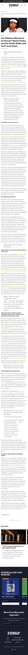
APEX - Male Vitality (8, 596)
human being (4, 343)
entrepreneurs (15, 145)
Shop (8, 637)
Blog (6, 11)
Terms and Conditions (18, 646)
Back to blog (15, 520)
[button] (2, 5)
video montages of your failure (17, 358)
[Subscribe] (23, 624)
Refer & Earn (8, 642)
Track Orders (17, 637)
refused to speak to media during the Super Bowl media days (12, 393)
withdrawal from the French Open (13, 66)
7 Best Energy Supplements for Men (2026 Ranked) (13, 547)
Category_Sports (5, 514)
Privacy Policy (7, 646)
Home (2, 11)
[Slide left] (11, 563)
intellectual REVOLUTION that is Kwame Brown (13, 82)
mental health (19, 254)
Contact (17, 642)
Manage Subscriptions (17, 639)
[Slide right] (16, 563)
